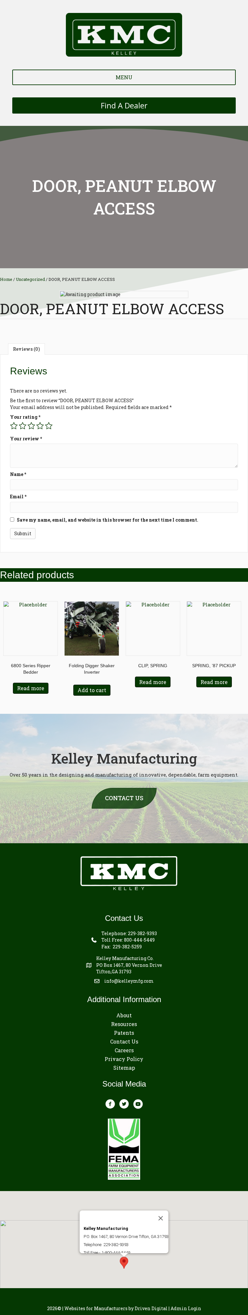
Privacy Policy (124, 1058)
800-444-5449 (139, 940)
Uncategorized (30, 279)
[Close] (161, 1218)
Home (6, 279)
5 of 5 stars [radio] (49, 426)
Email (18, 496)
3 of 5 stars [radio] (31, 426)
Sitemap (124, 1067)
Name (18, 474)
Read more (30, 688)
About (124, 1015)
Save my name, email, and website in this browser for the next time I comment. (107, 520)
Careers (124, 1050)
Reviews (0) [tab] (26, 349)
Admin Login (185, 1308)
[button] (124, 1262)
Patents (124, 1032)
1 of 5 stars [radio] (14, 426)
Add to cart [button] (92, 690)
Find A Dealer (124, 105)
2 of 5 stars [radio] (22, 426)
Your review (26, 439)
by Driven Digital (116, 1308)
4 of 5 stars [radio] (40, 426)
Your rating (25, 417)
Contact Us (124, 1041)
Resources (124, 1024)
